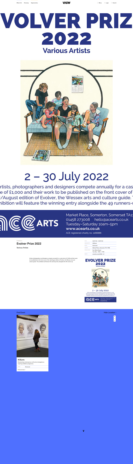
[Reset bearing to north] (115, 321)
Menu (100, 3)
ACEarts (95, 243)
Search (114, 3)
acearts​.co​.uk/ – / (98, 254)
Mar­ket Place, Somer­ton (101, 248)
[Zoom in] (115, 317)
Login (107, 3)
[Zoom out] (115, 319)
